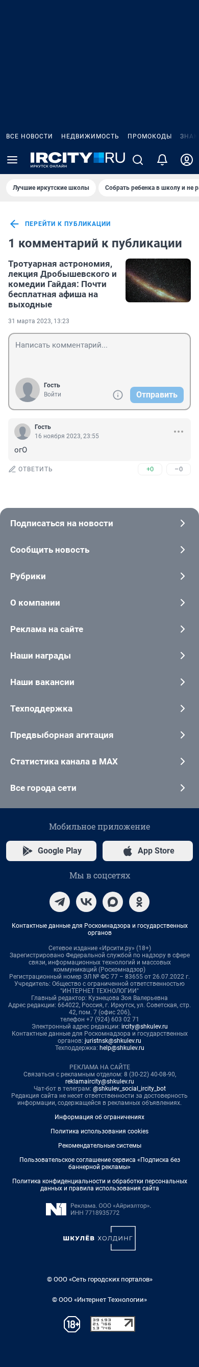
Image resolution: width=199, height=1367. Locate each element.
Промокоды (150, 136)
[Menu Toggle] (12, 160)
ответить (35, 469)
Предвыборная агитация (62, 735)
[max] (113, 902)
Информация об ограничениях (99, 1117)
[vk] (86, 902)
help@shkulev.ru (122, 1047)
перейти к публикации (68, 223)
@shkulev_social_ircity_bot (129, 1088)
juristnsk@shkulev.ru (113, 1040)
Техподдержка (41, 708)
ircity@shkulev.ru (144, 1026)
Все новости (29, 136)
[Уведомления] (162, 160)
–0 (179, 469)
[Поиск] (138, 160)
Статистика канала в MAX (64, 761)
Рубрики (28, 576)
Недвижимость (90, 136)
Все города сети (43, 788)
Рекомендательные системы (99, 1145)
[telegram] (59, 902)
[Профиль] (187, 160)
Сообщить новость (49, 550)
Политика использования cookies (99, 1131)
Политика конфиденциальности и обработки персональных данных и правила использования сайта (99, 1185)
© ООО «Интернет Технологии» (99, 1299)
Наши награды (40, 655)
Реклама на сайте (46, 629)
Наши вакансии (42, 682)
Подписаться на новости (61, 523)
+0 (150, 469)
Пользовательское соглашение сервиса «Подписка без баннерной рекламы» (99, 1163)
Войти (52, 394)
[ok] (139, 902)
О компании (35, 602)
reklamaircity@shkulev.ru (99, 1081)
